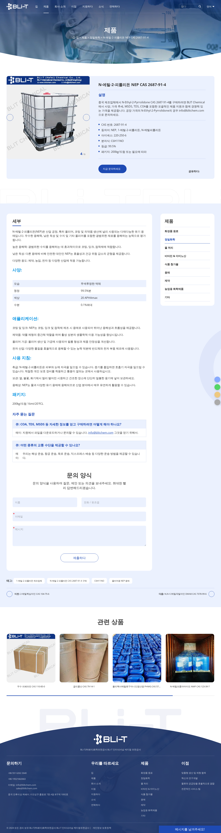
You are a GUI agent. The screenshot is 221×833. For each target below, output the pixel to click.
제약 (167, 280)
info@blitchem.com (100, 433)
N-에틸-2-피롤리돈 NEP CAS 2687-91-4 (126, 37)
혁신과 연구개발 (189, 778)
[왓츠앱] (217, 387)
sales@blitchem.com (26, 788)
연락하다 (114, 6)
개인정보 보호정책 (102, 827)
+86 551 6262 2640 (17, 773)
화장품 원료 (171, 231)
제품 (46, 6)
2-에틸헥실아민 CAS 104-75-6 (32, 593)
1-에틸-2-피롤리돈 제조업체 (29, 580)
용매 (167, 272)
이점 (73, 6)
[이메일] (217, 395)
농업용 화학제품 (174, 289)
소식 (101, 6)
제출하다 (79, 558)
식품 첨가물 (171, 264)
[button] (10, 117)
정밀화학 (95, 37)
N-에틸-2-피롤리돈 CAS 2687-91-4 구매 (68, 580)
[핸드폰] (217, 379)
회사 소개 (60, 6)
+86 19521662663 (17, 778)
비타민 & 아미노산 (175, 256)
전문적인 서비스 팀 (190, 788)
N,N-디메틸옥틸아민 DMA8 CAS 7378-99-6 (182, 593)
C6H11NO (99, 580)
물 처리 (169, 247)
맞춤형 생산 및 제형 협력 (193, 772)
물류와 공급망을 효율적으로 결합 (197, 783)
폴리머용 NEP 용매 (120, 580)
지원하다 (87, 6)
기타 (167, 297)
